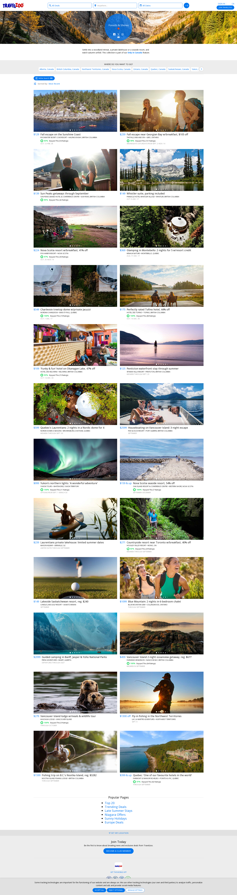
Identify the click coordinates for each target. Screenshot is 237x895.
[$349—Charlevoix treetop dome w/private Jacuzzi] (75, 286)
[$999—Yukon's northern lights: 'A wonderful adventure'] (75, 460)
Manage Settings (135, 890)
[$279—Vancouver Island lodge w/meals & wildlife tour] (75, 692)
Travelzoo (13, 5)
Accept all (99, 890)
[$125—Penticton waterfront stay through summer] (162, 345)
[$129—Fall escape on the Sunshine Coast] (75, 111)
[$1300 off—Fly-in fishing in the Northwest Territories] (162, 692)
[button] (114, 34)
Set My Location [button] (119, 833)
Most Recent (54, 83)
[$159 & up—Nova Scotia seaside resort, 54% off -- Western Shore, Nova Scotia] (162, 460)
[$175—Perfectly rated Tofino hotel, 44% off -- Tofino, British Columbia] (162, 286)
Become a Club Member (118, 851)
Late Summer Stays (118, 810)
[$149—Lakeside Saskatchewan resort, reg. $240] (75, 578)
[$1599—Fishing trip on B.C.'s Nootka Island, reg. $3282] (75, 752)
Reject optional (116, 890)
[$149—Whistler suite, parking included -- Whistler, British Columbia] (162, 170)
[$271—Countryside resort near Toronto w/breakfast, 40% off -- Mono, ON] (162, 519)
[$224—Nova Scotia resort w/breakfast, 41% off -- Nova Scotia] (75, 227)
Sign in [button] (221, 3)
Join (225, 7)
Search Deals (186, 5)
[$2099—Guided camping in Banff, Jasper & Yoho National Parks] (75, 633)
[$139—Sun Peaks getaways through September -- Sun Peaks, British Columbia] (75, 170)
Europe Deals (114, 822)
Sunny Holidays (116, 818)
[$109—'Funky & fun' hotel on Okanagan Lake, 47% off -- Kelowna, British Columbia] (75, 345)
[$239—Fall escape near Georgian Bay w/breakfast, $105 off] (162, 111)
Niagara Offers (115, 814)
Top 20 (110, 803)
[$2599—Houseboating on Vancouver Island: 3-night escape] (162, 404)
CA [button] (232, 3)
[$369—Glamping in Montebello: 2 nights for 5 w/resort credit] (162, 227)
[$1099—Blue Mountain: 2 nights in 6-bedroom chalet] (162, 578)
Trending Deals (115, 807)
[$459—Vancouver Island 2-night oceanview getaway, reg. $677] (162, 633)
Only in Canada (135, 52)
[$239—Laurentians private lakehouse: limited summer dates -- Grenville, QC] (75, 519)
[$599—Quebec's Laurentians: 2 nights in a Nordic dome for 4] (75, 404)
